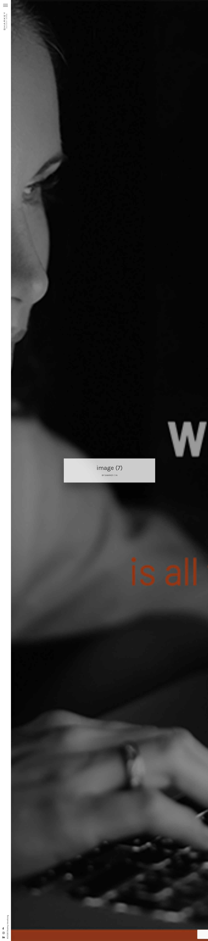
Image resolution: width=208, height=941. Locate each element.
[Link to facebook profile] (3, 928)
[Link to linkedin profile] (3, 937)
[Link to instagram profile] (3, 932)
